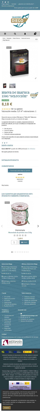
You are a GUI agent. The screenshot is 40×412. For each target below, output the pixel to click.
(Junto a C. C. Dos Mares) (9, 270)
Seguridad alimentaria (7, 329)
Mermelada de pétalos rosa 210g (20, 232)
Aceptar (6, 407)
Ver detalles (31, 149)
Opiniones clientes (30, 302)
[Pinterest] (6, 143)
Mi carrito (7, 300)
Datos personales (9, 298)
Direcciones (7, 302)
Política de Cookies (7, 325)
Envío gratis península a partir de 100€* (26, 8)
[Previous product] (36, 39)
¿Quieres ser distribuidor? (26, 4)
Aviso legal (7, 319)
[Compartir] (2, 143)
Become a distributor (8, 6)
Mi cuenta (7, 297)
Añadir (25, 242)
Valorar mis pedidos (27, 321)
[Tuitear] (4, 143)
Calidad (13, 4)
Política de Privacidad (7, 322)
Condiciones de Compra (9, 316)
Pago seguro (6, 4)
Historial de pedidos (10, 304)
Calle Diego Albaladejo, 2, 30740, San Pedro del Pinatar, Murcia (29, 268)
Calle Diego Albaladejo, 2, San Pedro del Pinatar (9, 268)
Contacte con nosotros (27, 319)
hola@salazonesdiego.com (29, 315)
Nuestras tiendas (29, 298)
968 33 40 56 (27, 273)
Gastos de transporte (30, 300)
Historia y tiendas (29, 297)
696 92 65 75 (7, 273)
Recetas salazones (30, 304)
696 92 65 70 (26, 317)
